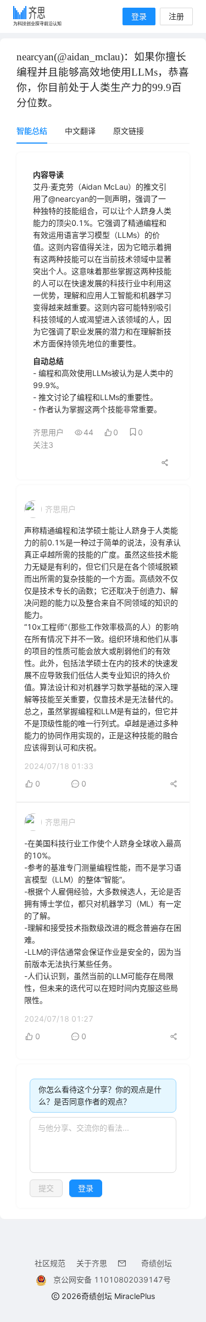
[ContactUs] (124, 1263)
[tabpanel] (103, 680)
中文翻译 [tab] (80, 130)
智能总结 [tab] (31, 130)
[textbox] (103, 1145)
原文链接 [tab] (128, 130)
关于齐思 (91, 1263)
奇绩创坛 (156, 1263)
